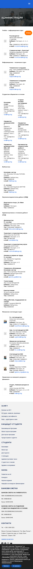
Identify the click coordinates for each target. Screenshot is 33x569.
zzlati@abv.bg (13, 240)
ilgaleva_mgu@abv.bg (21, 372)
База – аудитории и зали (9, 419)
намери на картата (7, 539)
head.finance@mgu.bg (21, 326)
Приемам (6, 566)
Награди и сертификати (9, 416)
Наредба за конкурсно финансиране (12, 483)
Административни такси (9, 459)
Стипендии (5, 456)
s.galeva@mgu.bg (20, 337)
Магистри (4, 450)
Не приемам (16, 566)
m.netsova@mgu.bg (20, 57)
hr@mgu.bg (18, 393)
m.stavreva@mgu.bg (21, 46)
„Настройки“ (6, 557)
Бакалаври (4, 447)
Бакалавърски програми (9, 428)
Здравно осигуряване (8, 465)
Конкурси (4, 477)
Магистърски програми (8, 431)
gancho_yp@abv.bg (15, 277)
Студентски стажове (8, 462)
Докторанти (5, 453)
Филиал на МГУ (6, 410)
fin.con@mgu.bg (19, 350)
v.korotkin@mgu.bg (15, 251)
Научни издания (6, 480)
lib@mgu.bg (12, 181)
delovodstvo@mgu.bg (16, 229)
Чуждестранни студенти (9, 437)
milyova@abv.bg (19, 361)
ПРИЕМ (28, 33)
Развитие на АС (6, 474)
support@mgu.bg (15, 76)
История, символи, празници (10, 413)
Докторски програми (8, 434)
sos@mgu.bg (8, 114)
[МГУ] (12, 4)
